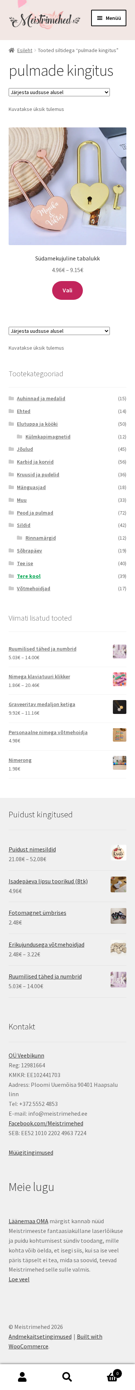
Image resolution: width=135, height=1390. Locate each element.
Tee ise (25, 563)
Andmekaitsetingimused (40, 1336)
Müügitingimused (31, 1152)
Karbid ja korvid (35, 461)
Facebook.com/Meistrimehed (46, 1123)
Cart (104, 1370)
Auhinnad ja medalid (41, 398)
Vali (67, 290)
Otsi (67, 1377)
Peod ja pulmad (35, 512)
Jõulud (25, 449)
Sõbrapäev (29, 550)
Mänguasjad (31, 487)
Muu (22, 500)
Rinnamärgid (41, 537)
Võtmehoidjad (33, 588)
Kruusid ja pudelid (38, 474)
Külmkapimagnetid (48, 436)
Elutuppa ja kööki (37, 423)
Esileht (24, 50)
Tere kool (28, 576)
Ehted (23, 411)
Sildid (23, 525)
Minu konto (22, 1377)
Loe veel (19, 1279)
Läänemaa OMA (28, 1221)
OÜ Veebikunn (26, 1055)
